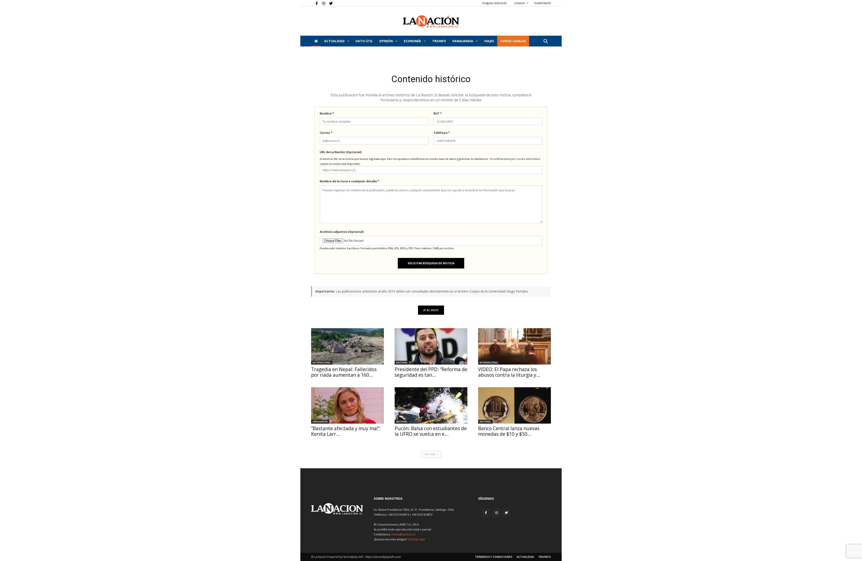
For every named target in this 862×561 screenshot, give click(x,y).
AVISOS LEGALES (513, 41)
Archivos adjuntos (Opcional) (342, 232)
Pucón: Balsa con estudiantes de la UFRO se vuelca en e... (431, 431)
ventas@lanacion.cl (403, 534)
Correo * (326, 133)
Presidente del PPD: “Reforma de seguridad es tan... (431, 372)
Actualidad (334, 41)
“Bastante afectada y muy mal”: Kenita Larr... (346, 431)
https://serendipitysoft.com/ (383, 557)
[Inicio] (316, 41)
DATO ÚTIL (364, 41)
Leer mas (429, 454)
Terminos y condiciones (493, 557)
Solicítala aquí (416, 539)
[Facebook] (314, 3)
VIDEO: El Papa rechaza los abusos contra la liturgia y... (509, 372)
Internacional (321, 362)
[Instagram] (322, 3)
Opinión (386, 41)
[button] (545, 41)
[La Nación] (431, 21)
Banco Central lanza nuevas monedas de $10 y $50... (508, 431)
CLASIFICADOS (542, 3)
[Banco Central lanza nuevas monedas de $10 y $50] (514, 405)
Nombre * (327, 113)
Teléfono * (441, 133)
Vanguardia (463, 41)
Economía (413, 41)
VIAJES (489, 41)
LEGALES (519, 3)
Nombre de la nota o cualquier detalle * (349, 181)
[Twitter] (329, 3)
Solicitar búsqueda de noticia (431, 263)
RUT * (437, 113)
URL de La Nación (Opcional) (340, 152)
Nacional (402, 362)
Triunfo (439, 41)
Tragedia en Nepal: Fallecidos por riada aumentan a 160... (344, 372)
